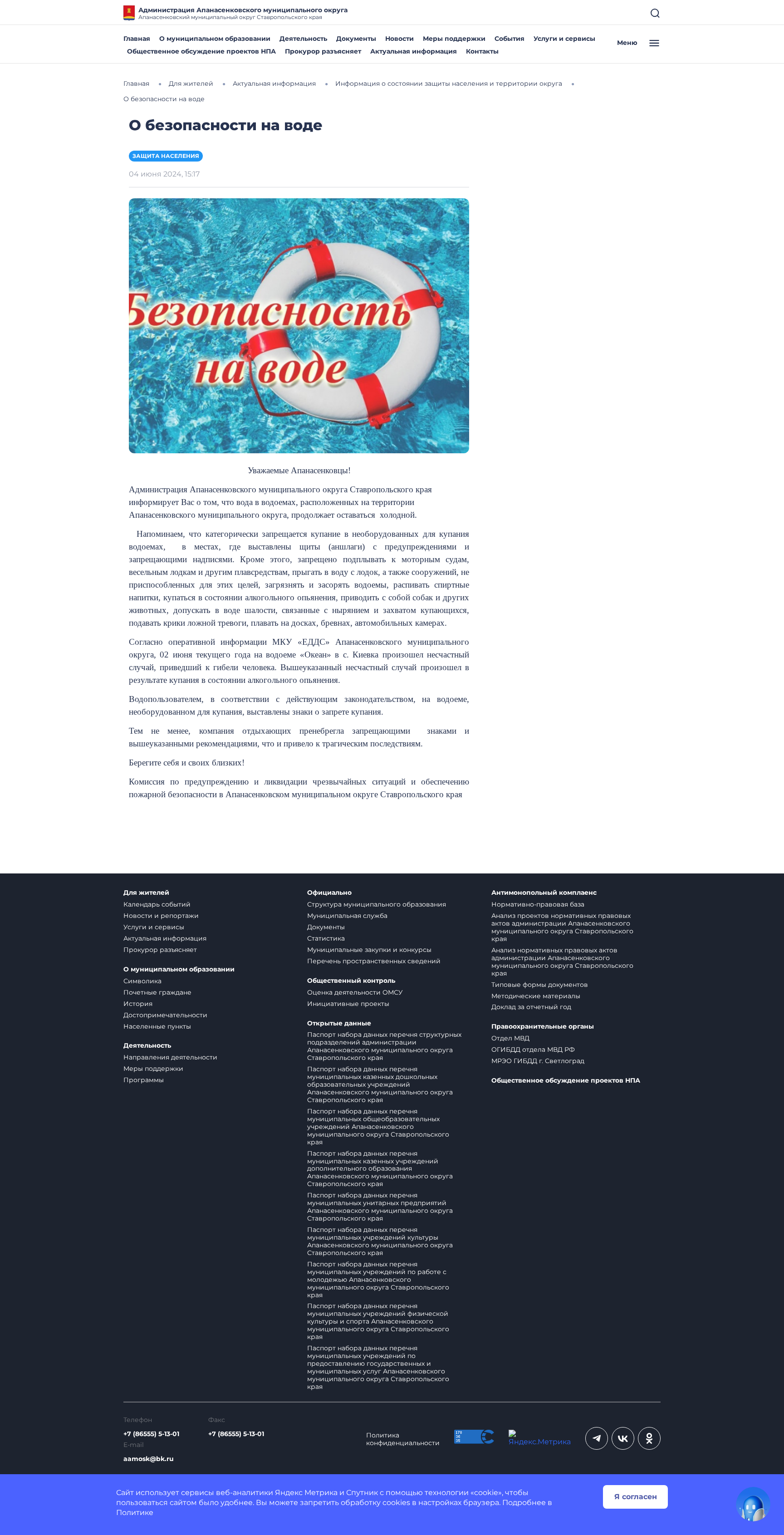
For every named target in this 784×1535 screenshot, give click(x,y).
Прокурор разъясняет (323, 51)
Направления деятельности (170, 1057)
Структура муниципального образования (376, 904)
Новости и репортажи (161, 916)
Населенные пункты (157, 1026)
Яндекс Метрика (306, 1492)
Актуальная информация (413, 51)
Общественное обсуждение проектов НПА (201, 51)
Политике (134, 1512)
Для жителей (146, 893)
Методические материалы (535, 996)
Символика (142, 981)
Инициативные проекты (348, 1004)
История (137, 1004)
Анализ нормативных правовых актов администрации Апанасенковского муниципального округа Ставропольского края (562, 961)
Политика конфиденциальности (403, 1439)
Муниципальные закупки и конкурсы (369, 950)
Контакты (482, 51)
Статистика (326, 938)
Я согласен (635, 1496)
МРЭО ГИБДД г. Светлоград (537, 1061)
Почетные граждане (157, 992)
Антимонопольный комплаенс (544, 893)
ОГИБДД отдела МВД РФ (533, 1049)
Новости (399, 38)
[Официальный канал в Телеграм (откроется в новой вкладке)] (596, 1438)
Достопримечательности (165, 1015)
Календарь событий (157, 904)
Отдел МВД (510, 1038)
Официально (329, 893)
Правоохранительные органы (542, 1026)
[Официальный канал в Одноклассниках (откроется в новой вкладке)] (649, 1438)
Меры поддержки (454, 38)
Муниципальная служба (347, 916)
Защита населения (165, 155)
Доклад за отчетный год (531, 1007)
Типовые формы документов (539, 985)
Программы (143, 1080)
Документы (356, 38)
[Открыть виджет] (753, 1504)
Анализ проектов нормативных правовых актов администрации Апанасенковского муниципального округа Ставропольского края (562, 927)
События (509, 38)
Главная (136, 38)
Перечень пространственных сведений (374, 961)
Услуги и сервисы (564, 38)
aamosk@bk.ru (148, 1459)
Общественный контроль (351, 981)
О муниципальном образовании (214, 38)
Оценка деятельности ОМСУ (355, 992)
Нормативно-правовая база (537, 904)
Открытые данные (339, 1023)
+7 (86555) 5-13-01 (151, 1434)
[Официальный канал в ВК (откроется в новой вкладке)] (623, 1438)
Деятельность (303, 38)
